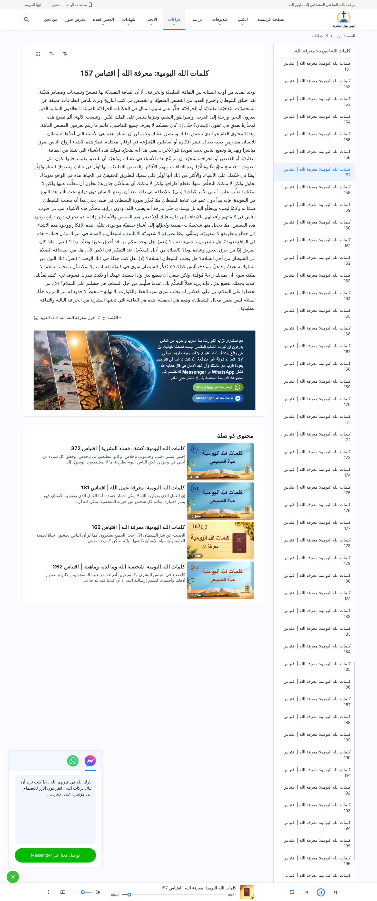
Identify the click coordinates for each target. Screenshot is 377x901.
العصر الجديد (103, 19)
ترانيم (197, 19)
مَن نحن (50, 19)
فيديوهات (220, 19)
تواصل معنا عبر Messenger (55, 855)
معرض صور (75, 19)
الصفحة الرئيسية (271, 19)
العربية (30, 4)
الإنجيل (151, 19)
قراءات (174, 19)
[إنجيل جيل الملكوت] (340, 19)
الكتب (243, 19)
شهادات (128, 19)
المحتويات (244, 54)
